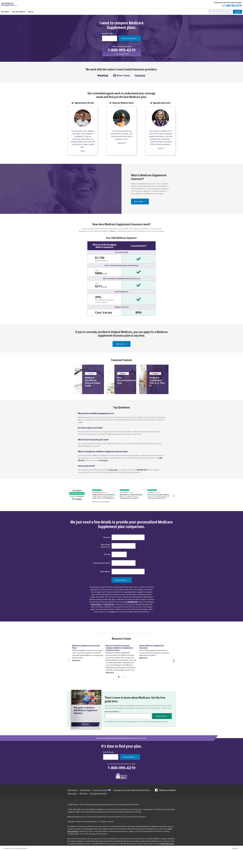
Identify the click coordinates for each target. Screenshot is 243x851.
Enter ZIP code (107, 34)
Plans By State (72, 790)
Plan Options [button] (5, 12)
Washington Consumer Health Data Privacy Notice (132, 790)
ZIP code (107, 554)
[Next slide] (174, 661)
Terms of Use (109, 604)
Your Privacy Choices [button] (100, 790)
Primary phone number (101, 563)
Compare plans (120, 580)
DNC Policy (83, 793)
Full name (106, 537)
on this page (112, 470)
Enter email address (112, 711)
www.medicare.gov (167, 844)
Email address (105, 571)
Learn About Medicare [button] (18, 12)
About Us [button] (30, 12)
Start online (139, 201)
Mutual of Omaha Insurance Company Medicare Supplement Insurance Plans (119, 647)
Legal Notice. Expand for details (16, 848)
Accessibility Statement (98, 793)
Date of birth (105, 544)
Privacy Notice (96, 604)
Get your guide (160, 716)
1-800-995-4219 (121, 50)
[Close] (236, 847)
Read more (76, 660)
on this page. (103, 460)
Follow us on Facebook (167, 790)
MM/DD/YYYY (105, 547)
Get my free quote (129, 38)
